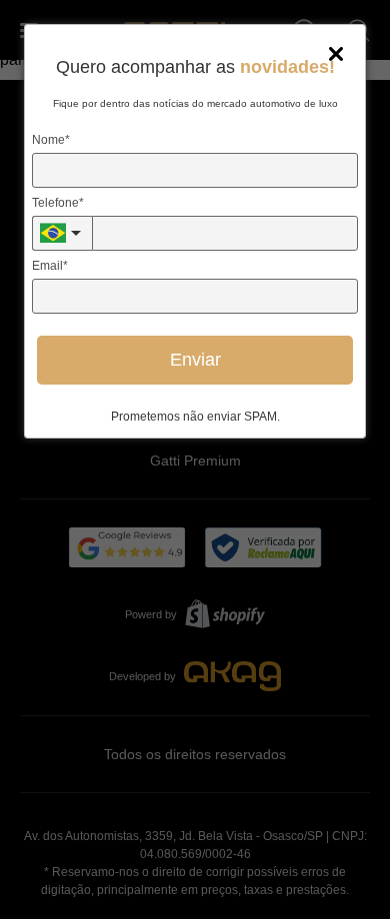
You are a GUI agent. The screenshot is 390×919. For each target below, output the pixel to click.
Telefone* (58, 203)
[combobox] (62, 233)
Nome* (51, 140)
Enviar (195, 360)
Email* (50, 266)
